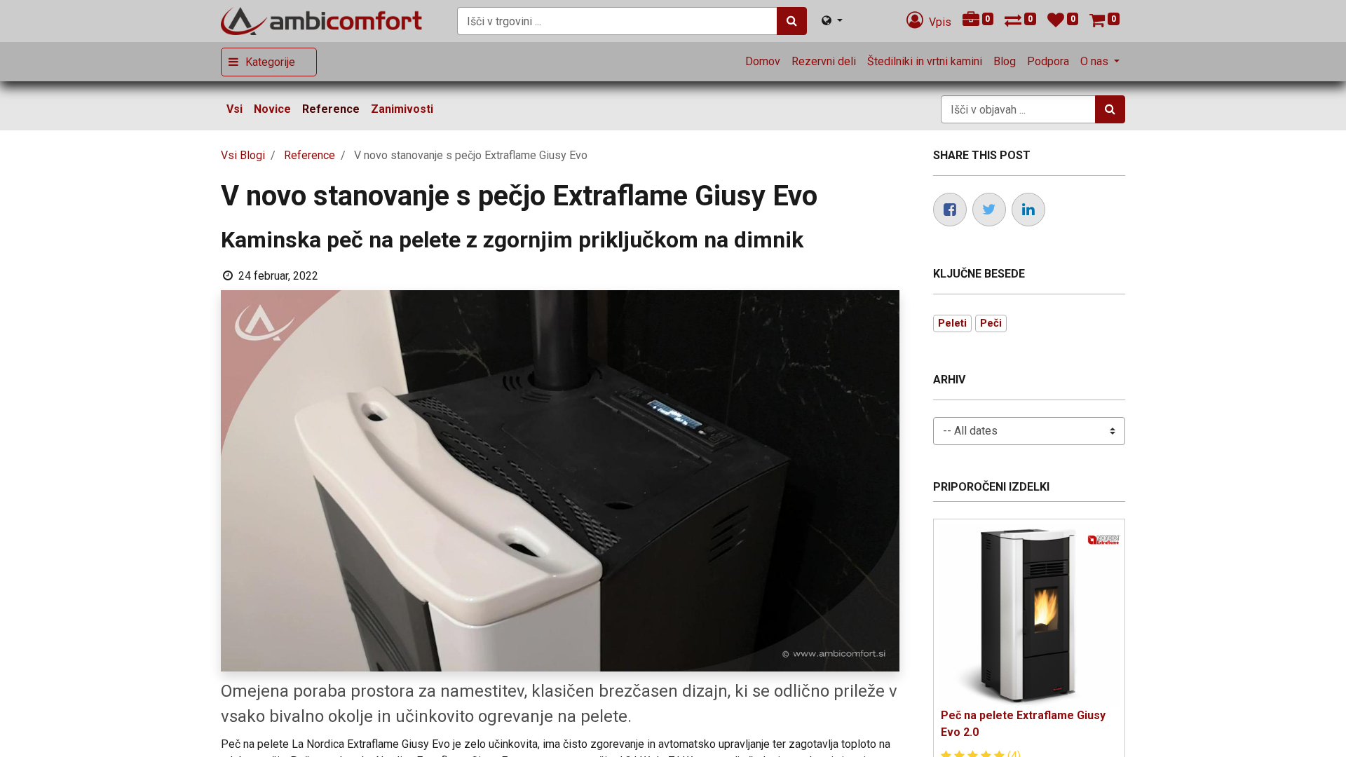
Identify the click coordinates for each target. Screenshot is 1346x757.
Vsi (234, 109)
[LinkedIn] (1028, 209)
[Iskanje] (792, 21)
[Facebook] (950, 209)
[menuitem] (763, 62)
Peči (991, 323)
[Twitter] (989, 209)
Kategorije (270, 62)
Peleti (952, 323)
